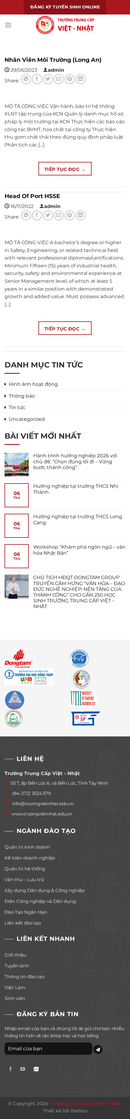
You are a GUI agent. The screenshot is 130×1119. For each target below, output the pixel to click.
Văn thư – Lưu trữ (24, 879)
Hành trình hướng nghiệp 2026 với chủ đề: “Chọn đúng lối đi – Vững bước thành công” (75, 461)
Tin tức (17, 407)
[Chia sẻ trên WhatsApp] (26, 79)
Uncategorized (27, 419)
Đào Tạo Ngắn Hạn (26, 912)
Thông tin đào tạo (24, 976)
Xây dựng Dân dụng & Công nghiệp (45, 890)
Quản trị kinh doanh (27, 847)
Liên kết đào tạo (23, 923)
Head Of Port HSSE (32, 196)
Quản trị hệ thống (25, 869)
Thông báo (22, 396)
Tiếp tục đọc (65, 169)
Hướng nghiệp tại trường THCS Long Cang (77, 519)
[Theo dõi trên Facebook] (10, 1069)
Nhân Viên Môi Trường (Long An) (53, 59)
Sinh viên (15, 998)
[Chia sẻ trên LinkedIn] (81, 79)
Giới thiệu (15, 955)
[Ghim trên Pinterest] (70, 79)
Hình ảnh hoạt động (33, 384)
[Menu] (8, 24)
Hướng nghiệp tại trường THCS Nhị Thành (75, 489)
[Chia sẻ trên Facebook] (37, 79)
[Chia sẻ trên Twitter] (48, 79)
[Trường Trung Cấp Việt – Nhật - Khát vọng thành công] (65, 25)
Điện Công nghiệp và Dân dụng (40, 901)
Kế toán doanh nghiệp (30, 858)
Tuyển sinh (17, 966)
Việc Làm (15, 987)
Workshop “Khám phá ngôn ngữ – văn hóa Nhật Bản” (79, 550)
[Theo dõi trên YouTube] (22, 1069)
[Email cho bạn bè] (59, 79)
